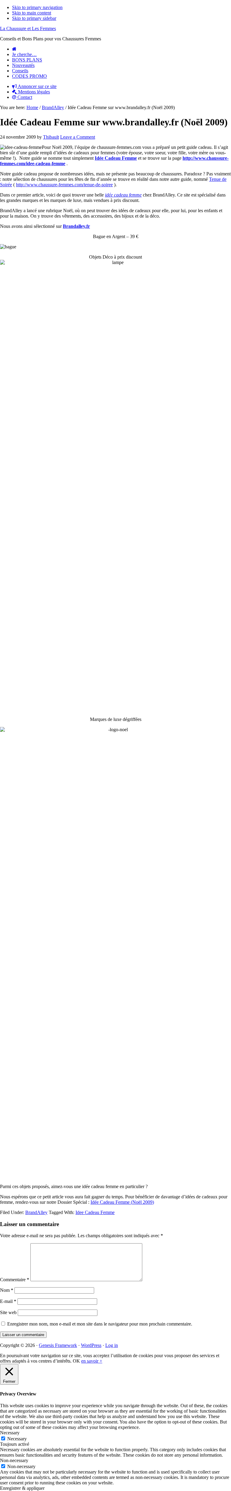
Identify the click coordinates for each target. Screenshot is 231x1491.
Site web (8, 1312)
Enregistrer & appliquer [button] (22, 1488)
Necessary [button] (10, 1432)
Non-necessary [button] (14, 1460)
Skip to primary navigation (37, 7)
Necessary (17, 1438)
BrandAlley (36, 1212)
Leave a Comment (77, 137)
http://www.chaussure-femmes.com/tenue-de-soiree (64, 184)
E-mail (8, 1301)
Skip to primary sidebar (34, 18)
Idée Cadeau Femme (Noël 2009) (122, 1202)
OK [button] (76, 1361)
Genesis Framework (58, 1345)
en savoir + (91, 1361)
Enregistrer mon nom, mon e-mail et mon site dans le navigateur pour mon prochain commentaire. (99, 1323)
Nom (6, 1290)
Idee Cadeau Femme (95, 1212)
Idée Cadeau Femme (116, 158)
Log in (111, 1345)
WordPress (91, 1345)
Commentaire (14, 1279)
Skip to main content (31, 12)
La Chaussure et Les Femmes (28, 28)
